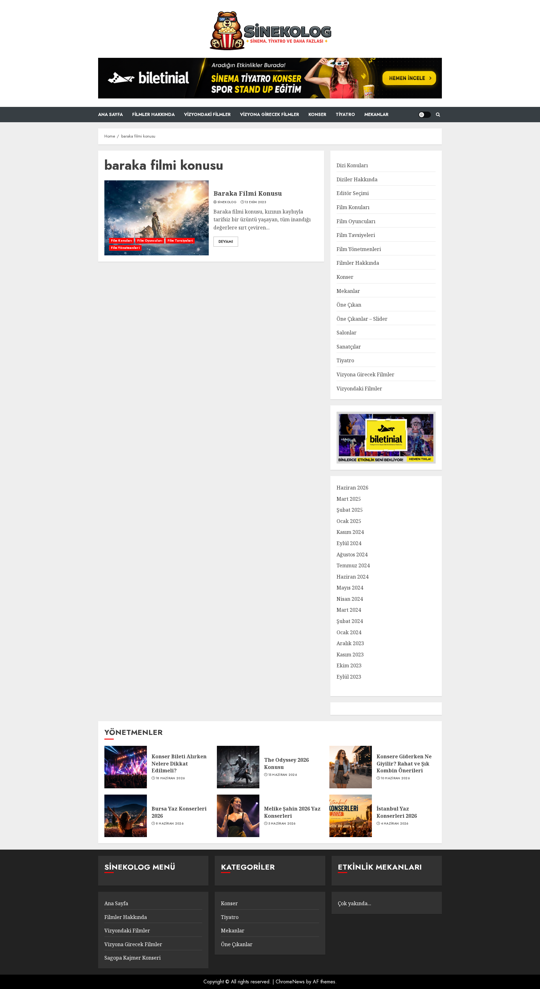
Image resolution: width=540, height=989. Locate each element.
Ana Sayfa (110, 114)
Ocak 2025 (349, 521)
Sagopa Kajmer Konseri (132, 957)
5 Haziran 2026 (282, 823)
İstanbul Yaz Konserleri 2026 (397, 812)
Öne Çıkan (349, 304)
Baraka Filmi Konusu (247, 193)
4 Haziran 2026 (394, 823)
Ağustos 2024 (352, 554)
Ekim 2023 (349, 665)
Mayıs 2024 (350, 587)
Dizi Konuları (352, 165)
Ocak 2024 (349, 632)
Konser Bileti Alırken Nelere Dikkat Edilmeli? (179, 763)
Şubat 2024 (350, 621)
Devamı (225, 241)
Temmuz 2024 (353, 565)
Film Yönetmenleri (125, 247)
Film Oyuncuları (149, 240)
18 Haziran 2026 (170, 778)
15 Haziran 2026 (282, 775)
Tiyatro (345, 114)
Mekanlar (376, 114)
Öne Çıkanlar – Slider (362, 318)
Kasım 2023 (350, 654)
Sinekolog (227, 202)
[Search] (438, 114)
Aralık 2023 (350, 643)
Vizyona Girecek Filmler (269, 114)
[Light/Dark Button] (424, 115)
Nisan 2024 (350, 598)
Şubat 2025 (350, 509)
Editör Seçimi (353, 193)
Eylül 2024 (349, 543)
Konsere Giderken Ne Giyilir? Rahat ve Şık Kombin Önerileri (404, 763)
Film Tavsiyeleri (180, 240)
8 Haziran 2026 (169, 823)
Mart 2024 (349, 609)
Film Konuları (121, 240)
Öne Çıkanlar (236, 944)
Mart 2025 (349, 498)
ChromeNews (290, 981)
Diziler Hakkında (357, 179)
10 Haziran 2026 (395, 778)
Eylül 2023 (349, 676)
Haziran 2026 (352, 487)
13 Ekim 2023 (255, 202)
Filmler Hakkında (153, 114)
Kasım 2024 (350, 532)
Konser (317, 114)
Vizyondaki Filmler (207, 114)
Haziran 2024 (352, 576)
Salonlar (347, 332)
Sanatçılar (349, 346)
